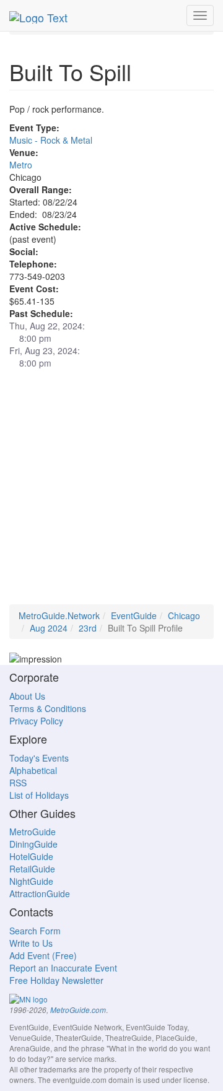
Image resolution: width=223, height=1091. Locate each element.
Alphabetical (33, 770)
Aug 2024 (49, 628)
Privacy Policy (36, 721)
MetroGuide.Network (59, 615)
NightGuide (31, 881)
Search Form (35, 930)
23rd (88, 628)
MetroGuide (32, 831)
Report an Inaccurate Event (63, 968)
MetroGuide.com (78, 1010)
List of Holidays (39, 795)
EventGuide (134, 615)
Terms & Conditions (47, 708)
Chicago (184, 615)
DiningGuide (33, 844)
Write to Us (31, 943)
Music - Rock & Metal (50, 140)
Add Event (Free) (43, 955)
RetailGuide (32, 869)
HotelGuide (31, 856)
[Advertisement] (111, 492)
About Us (27, 696)
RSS (18, 782)
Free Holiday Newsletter (56, 980)
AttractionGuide (39, 893)
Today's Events (39, 758)
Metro (20, 165)
